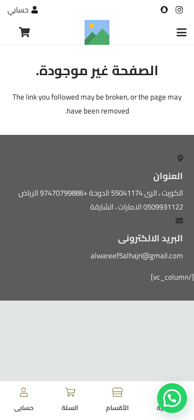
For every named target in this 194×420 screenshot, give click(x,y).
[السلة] (70, 392)
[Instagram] (179, 9)
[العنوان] (164, 9)
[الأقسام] (117, 392)
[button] (182, 32)
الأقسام (117, 408)
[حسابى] (24, 392)
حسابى (24, 408)
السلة (70, 408)
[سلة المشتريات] (24, 32)
